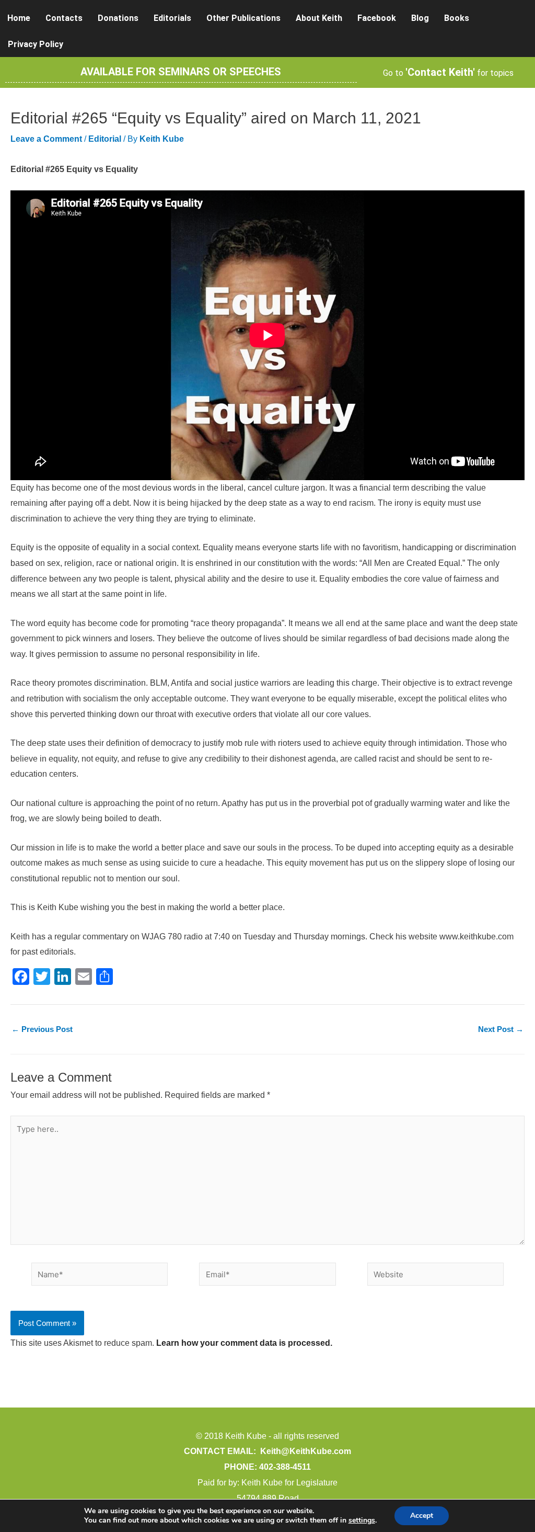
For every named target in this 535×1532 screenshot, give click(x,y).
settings (361, 1520)
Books (456, 18)
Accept (421, 1515)
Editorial (104, 138)
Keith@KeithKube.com (305, 1451)
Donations (118, 18)
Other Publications (243, 18)
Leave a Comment (46, 138)
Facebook (376, 18)
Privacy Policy (35, 44)
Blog (420, 18)
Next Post (501, 1029)
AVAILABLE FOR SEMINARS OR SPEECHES (180, 71)
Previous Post (42, 1029)
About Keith (319, 18)
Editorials (172, 18)
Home (18, 18)
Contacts (64, 18)
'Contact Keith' (440, 72)
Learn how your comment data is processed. (244, 1342)
